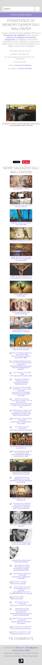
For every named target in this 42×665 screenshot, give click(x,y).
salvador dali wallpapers (23, 65)
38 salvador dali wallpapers (15, 35)
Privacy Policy (18, 650)
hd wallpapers (21, 3)
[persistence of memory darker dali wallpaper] (21, 120)
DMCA (27, 650)
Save (27, 162)
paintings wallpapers (25, 68)
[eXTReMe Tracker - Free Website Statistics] (21, 662)
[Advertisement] (21, 87)
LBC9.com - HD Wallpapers (26, 648)
